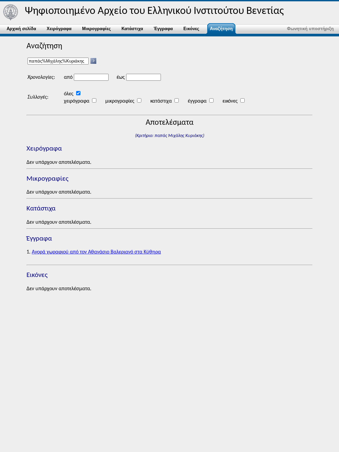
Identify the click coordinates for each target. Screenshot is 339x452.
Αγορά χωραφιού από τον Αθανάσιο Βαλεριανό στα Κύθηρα (96, 252)
